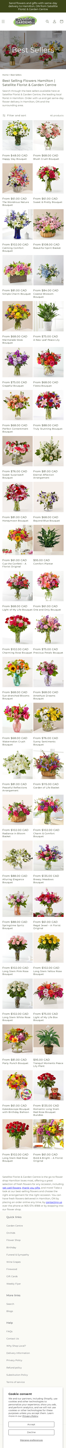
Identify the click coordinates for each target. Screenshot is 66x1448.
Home (5, 75)
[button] (47, 21)
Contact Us (12, 1338)
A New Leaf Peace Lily (46, 339)
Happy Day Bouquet (14, 159)
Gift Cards (12, 1276)
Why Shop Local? (16, 1345)
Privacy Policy (30, 1416)
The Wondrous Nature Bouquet (15, 203)
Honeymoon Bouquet (15, 520)
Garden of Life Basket (46, 787)
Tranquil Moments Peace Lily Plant (48, 1065)
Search (10, 1304)
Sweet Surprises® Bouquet (13, 476)
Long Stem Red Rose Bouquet (15, 1159)
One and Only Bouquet (47, 609)
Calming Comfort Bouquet (13, 249)
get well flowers (11, 1187)
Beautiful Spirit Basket (47, 248)
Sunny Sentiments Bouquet (44, 743)
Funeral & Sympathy (17, 1254)
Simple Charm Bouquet (16, 293)
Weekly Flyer (13, 1283)
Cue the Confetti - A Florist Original (14, 565)
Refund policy (14, 1367)
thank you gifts (31, 1187)
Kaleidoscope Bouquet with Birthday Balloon (16, 1110)
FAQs (9, 1331)
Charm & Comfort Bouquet (44, 835)
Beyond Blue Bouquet (46, 520)
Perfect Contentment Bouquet (15, 430)
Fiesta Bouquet (42, 385)
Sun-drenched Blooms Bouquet (15, 697)
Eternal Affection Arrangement (43, 476)
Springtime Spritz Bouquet (13, 927)
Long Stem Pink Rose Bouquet (15, 973)
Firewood (11, 1269)
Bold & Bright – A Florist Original (48, 1159)
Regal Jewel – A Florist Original (47, 927)
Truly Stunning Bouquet (47, 428)
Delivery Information (18, 1353)
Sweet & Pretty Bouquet (47, 202)
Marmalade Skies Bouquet (12, 341)
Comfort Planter (43, 563)
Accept (31, 1424)
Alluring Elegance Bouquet (13, 881)
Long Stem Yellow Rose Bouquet (47, 973)
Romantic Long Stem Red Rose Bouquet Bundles (46, 1112)
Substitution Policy (17, 1374)
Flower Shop (13, 1240)
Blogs (9, 1311)
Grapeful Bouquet (13, 385)
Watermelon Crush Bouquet (13, 743)
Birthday (11, 1247)
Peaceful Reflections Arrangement (14, 789)
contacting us (54, 1202)
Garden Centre (14, 1225)
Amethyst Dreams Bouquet (44, 697)
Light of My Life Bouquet (17, 609)
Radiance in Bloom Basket (13, 835)
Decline (31, 1432)
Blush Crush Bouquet (46, 159)
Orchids (10, 1232)
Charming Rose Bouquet (17, 652)
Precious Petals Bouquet (48, 652)
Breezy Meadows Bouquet (43, 881)
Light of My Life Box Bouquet (45, 1019)
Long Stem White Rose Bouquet (16, 1019)
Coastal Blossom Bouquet (43, 295)
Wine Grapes (13, 1261)
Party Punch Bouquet (15, 1063)
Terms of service (15, 1382)
